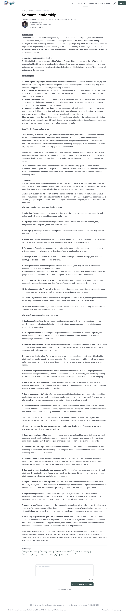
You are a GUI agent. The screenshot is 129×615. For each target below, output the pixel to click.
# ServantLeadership (68, 555)
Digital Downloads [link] (96, 3)
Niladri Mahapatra (36, 22)
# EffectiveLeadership (82, 552)
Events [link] (107, 3)
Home (24, 11)
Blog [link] (85, 3)
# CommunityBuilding (30, 555)
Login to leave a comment (82, 584)
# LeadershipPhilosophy (49, 555)
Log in (121, 3)
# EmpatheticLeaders (30, 552)
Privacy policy (116, 610)
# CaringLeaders (46, 552)
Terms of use (106, 610)
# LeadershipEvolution (63, 552)
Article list (31, 11)
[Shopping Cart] (114, 3)
